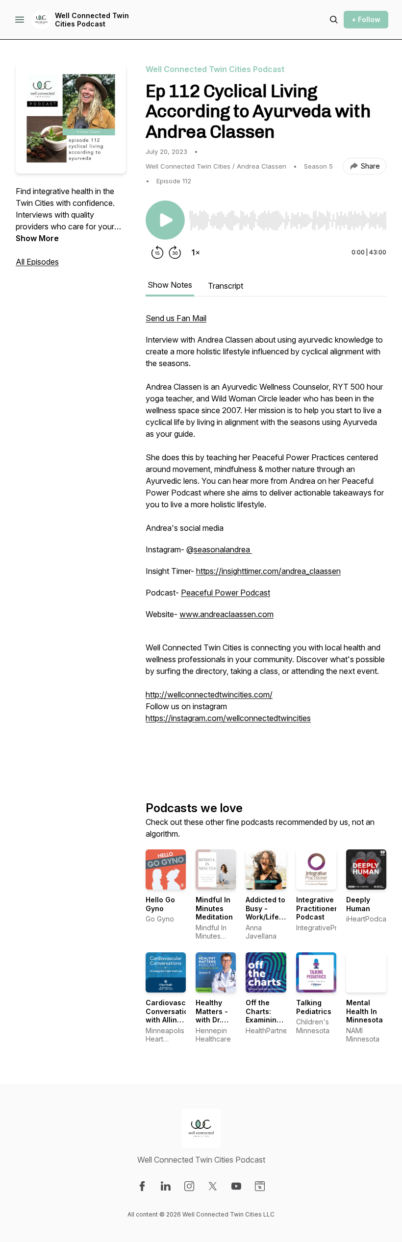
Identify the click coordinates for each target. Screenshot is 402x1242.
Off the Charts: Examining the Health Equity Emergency (265, 1024)
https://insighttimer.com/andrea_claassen (268, 571)
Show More (37, 238)
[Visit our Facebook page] (142, 1186)
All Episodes (37, 262)
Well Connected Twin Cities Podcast (92, 19)
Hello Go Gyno (160, 904)
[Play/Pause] (165, 220)
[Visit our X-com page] (213, 1186)
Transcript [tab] (225, 286)
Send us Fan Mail (176, 318)
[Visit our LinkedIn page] (166, 1186)
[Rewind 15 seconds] (157, 252)
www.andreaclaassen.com (226, 614)
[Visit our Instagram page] (189, 1186)
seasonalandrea (223, 549)
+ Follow (366, 19)
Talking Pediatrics (313, 1007)
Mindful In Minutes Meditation (214, 908)
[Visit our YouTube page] (236, 1186)
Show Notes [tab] (170, 285)
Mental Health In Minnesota (364, 1011)
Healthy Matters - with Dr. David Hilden (212, 1019)
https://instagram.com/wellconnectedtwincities (228, 718)
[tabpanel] (266, 540)
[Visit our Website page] (260, 1186)
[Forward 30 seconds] (175, 252)
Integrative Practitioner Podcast (316, 908)
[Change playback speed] (195, 252)
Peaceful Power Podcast (225, 592)
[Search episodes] (334, 19)
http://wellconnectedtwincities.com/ (209, 694)
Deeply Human (358, 904)
